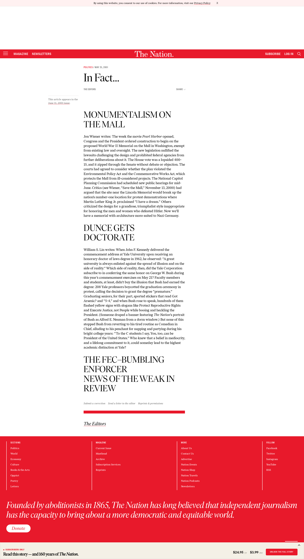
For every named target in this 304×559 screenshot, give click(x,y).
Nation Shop (188, 469)
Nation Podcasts (190, 480)
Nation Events (189, 464)
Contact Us (187, 453)
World (13, 453)
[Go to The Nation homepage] (154, 54)
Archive (100, 459)
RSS (268, 469)
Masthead (101, 453)
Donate (18, 528)
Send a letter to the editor (121, 403)
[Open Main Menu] (5, 54)
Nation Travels (189, 475)
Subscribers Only (15, 549)
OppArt (14, 475)
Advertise (186, 459)
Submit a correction (94, 403)
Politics (88, 67)
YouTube (271, 464)
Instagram (272, 459)
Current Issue (103, 448)
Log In (289, 54)
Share (179, 89)
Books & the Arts (20, 469)
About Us (186, 448)
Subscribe (273, 54)
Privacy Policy (202, 3)
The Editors (90, 89)
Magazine (21, 54)
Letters (14, 486)
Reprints (101, 469)
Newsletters (41, 54)
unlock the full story (281, 552)
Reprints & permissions (150, 403)
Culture (14, 464)
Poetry (14, 480)
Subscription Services (108, 464)
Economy (15, 459)
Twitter (270, 453)
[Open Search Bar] (299, 54)
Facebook (271, 448)
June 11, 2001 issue (59, 103)
